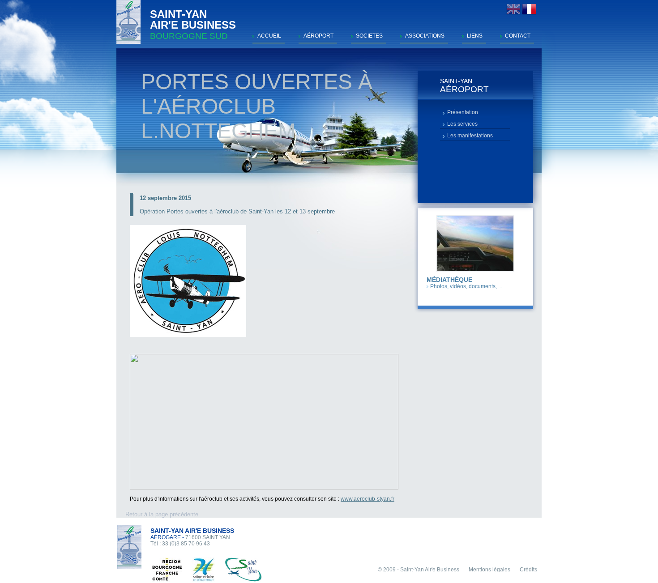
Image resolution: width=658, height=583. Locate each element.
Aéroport (318, 36)
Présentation (462, 112)
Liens (475, 36)
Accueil (269, 36)
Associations (424, 36)
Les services (462, 124)
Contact (517, 36)
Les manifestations (470, 135)
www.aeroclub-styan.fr (367, 499)
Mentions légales (489, 569)
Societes (369, 36)
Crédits (528, 569)
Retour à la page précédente (161, 514)
